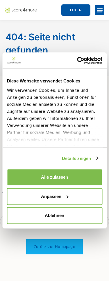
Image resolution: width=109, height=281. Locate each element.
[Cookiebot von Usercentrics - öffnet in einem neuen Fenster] (77, 60)
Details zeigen (76, 158)
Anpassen (51, 196)
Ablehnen (54, 215)
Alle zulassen (54, 177)
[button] (99, 10)
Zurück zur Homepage (54, 246)
